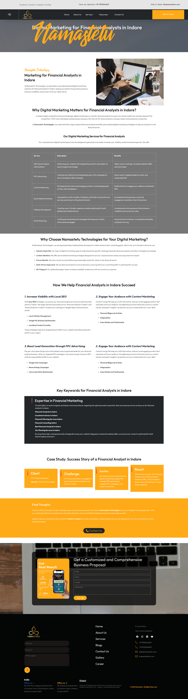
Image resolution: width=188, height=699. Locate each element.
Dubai (83, 680)
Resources (103, 14)
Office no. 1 (29, 683)
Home (66, 14)
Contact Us (119, 14)
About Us (77, 14)
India (26, 679)
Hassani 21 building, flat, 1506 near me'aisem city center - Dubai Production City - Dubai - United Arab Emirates (101, 686)
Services (89, 14)
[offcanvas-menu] (9, 14)
